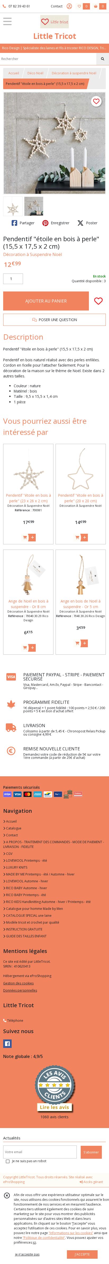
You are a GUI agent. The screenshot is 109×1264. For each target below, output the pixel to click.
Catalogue (13, 828)
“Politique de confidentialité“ (44, 1237)
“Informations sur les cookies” (71, 1233)
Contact (56, 6)
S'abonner (91, 1152)
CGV (8, 853)
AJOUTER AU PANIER (46, 301)
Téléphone (14, 1020)
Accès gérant (93, 1182)
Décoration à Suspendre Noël (32, 254)
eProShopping (14, 1182)
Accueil (13, 73)
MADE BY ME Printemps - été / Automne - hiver (40, 874)
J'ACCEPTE (82, 1254)
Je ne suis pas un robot (29, 1161)
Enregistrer (59, 222)
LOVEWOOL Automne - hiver (26, 881)
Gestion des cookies (18, 983)
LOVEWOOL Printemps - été (26, 860)
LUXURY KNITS (16, 867)
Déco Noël (35, 73)
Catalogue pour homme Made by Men (34, 908)
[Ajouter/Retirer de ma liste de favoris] (98, 301)
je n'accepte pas (27, 1254)
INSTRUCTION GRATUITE (23, 929)
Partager (26, 222)
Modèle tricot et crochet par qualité (32, 922)
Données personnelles (20, 990)
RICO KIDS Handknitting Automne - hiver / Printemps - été (48, 902)
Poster (91, 222)
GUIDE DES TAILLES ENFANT (26, 936)
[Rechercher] (102, 59)
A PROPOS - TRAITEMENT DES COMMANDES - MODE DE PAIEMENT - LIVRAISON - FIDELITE (53, 844)
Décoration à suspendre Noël (74, 73)
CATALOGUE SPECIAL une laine (28, 915)
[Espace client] (69, 6)
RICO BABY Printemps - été (25, 895)
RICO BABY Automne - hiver (26, 888)
